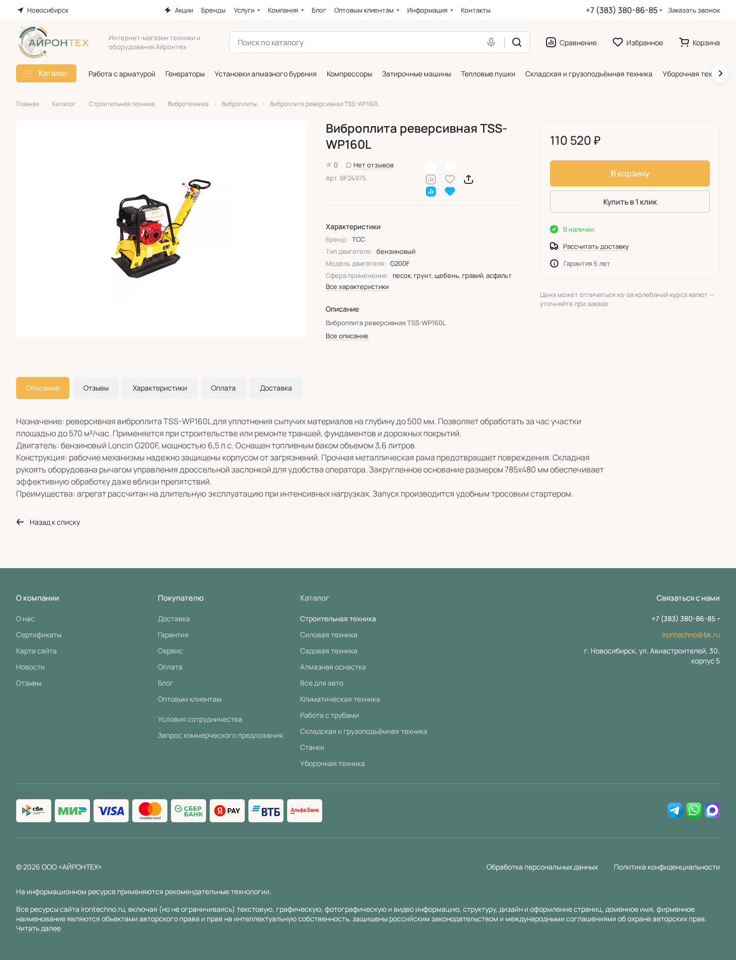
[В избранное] (449, 178)
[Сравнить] (430, 178)
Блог (165, 683)
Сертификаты (38, 634)
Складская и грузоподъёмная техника (363, 731)
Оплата (223, 388)
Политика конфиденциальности (667, 867)
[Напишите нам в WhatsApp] (693, 811)
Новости (30, 666)
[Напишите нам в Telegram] (675, 811)
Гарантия (173, 634)
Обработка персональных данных (542, 867)
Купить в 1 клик (630, 202)
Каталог (314, 598)
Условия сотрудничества (200, 719)
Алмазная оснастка (333, 666)
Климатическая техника (340, 699)
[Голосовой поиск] (493, 42)
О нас (25, 618)
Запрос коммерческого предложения (220, 735)
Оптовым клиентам (190, 699)
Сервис (170, 650)
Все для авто (321, 683)
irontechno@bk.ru (691, 634)
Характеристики (160, 388)
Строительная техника (338, 618)
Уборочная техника (332, 763)
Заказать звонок (694, 10)
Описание (42, 388)
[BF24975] (161, 228)
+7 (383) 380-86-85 (622, 10)
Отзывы (96, 388)
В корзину (630, 173)
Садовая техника (328, 650)
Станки (312, 747)
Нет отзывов (373, 164)
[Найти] (516, 42)
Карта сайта (36, 650)
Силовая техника (328, 634)
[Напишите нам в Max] (712, 811)
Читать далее (38, 928)
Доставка (276, 388)
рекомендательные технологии (217, 891)
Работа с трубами (329, 715)
